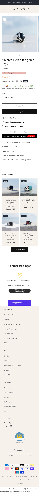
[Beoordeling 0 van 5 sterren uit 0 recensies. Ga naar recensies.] (6, 76)
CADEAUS (7, 370)
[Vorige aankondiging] (4, 2)
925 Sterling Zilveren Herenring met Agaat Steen (29, 235)
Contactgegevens (20, 483)
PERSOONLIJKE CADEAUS (12, 365)
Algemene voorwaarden (15, 480)
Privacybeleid (33, 476)
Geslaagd (7, 388)
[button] (4, 9)
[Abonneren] (30, 455)
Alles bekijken (19, 249)
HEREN (6, 361)
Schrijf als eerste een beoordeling (19, 291)
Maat (3, 93)
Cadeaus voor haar (10, 402)
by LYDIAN (9, 476)
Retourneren (8, 334)
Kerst (6, 411)
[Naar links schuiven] (15, 55)
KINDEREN (7, 375)
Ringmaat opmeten (10, 338)
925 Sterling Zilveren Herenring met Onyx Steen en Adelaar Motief (10, 201)
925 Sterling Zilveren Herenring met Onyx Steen (10, 235)
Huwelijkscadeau (10, 407)
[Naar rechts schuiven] (24, 55)
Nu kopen (19, 112)
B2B (5, 343)
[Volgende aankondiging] (35, 2)
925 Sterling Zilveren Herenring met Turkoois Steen (28, 200)
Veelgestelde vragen (11, 329)
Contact (6, 320)
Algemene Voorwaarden (12, 324)
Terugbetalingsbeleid (21, 476)
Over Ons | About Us (11, 315)
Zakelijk (7, 397)
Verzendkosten (18, 88)
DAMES (6, 356)
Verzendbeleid (28, 480)
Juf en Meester (9, 392)
